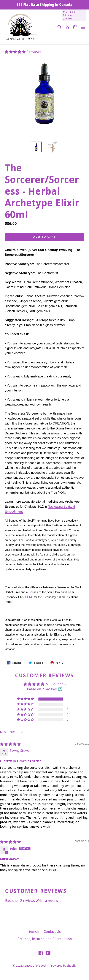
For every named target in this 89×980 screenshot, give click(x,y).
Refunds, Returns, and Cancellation (44, 939)
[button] (15, 52)
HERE (29, 597)
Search (34, 932)
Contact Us (52, 932)
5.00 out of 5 (56, 684)
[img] (10, 744)
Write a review (47, 901)
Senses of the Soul (34, 965)
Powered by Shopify (63, 965)
